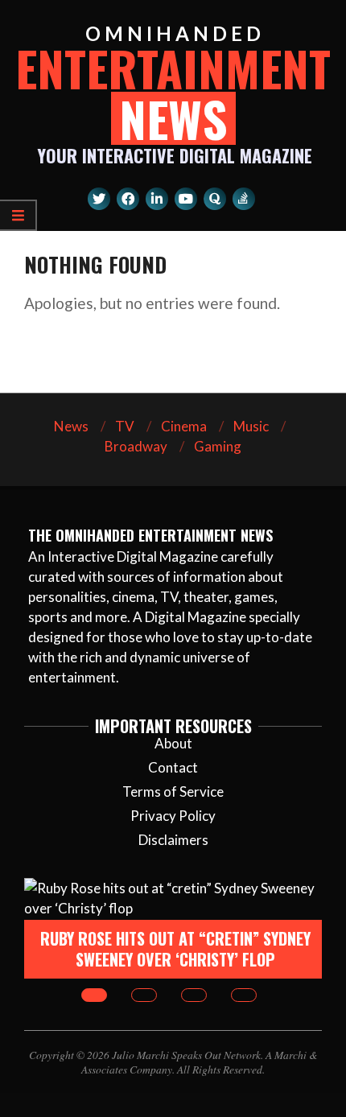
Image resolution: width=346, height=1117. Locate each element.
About (173, 743)
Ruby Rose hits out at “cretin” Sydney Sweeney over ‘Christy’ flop (175, 949)
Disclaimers (173, 839)
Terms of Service (173, 791)
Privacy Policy (173, 815)
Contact (173, 767)
